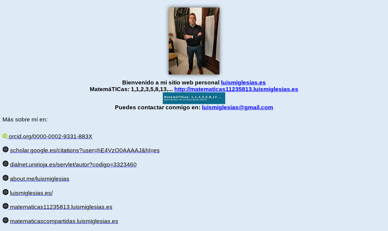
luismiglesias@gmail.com (237, 107)
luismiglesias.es (243, 82)
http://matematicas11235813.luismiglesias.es (236, 89)
